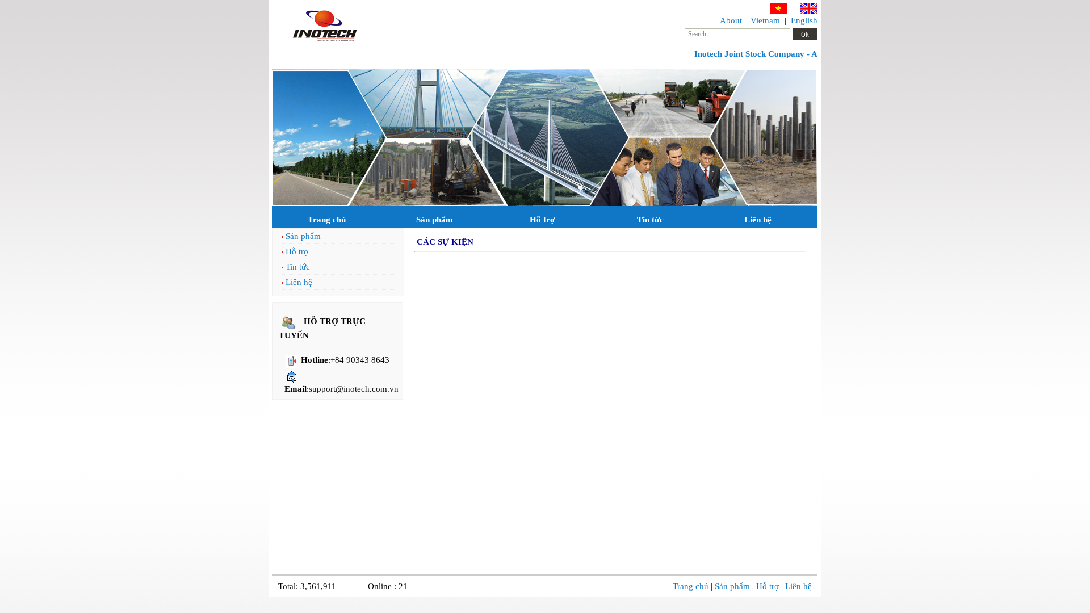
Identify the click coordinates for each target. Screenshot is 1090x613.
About (731, 20)
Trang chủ (327, 219)
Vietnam (765, 20)
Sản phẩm (434, 219)
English (804, 20)
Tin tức (650, 219)
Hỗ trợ (542, 219)
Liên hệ (758, 219)
